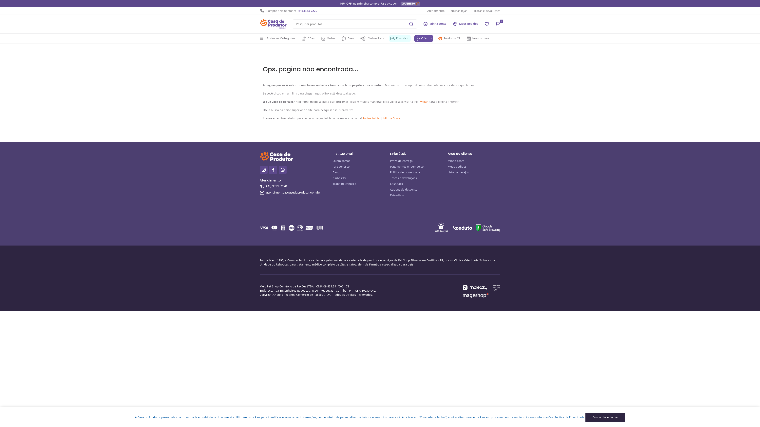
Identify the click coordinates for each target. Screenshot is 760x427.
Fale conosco (341, 166)
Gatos (331, 38)
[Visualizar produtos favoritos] (486, 24)
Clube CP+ (339, 178)
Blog (335, 172)
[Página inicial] (273, 24)
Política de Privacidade (569, 417)
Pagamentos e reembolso (407, 166)
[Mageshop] (475, 295)
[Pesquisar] (411, 24)
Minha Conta (391, 118)
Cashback (396, 184)
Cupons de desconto (403, 189)
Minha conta (456, 161)
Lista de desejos (458, 172)
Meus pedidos (457, 166)
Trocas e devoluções (487, 11)
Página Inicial (371, 118)
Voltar (424, 102)
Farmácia (402, 38)
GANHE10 (408, 3)
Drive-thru (397, 195)
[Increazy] (481, 287)
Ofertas (426, 38)
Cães (311, 38)
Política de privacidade (405, 172)
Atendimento (436, 11)
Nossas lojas (459, 11)
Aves (351, 38)
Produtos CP (452, 38)
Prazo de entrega (401, 161)
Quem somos (341, 161)
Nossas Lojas (480, 38)
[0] (498, 24)
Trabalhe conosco (344, 184)
